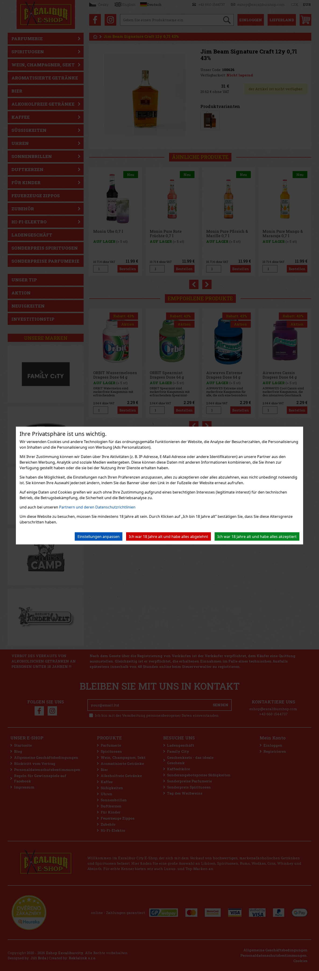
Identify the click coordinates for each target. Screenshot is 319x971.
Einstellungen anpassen (99, 536)
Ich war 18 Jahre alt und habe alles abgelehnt (168, 536)
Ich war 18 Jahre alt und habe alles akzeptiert (257, 536)
